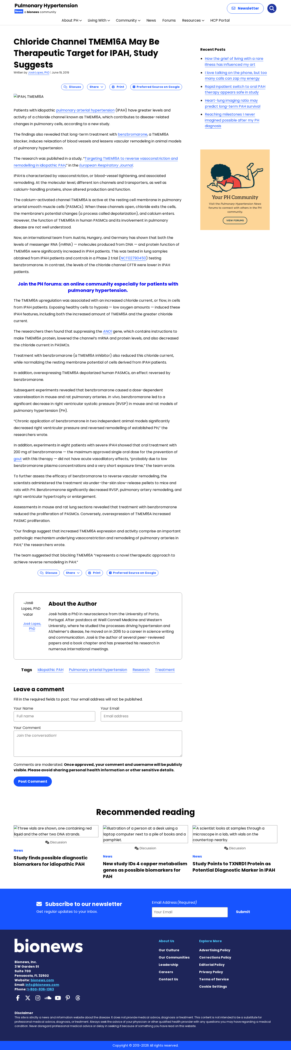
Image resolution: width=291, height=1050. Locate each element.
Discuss (74, 87)
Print (119, 87)
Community (126, 20)
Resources (191, 20)
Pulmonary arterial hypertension (98, 669)
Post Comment (32, 781)
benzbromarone (132, 134)
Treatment (165, 669)
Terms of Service (214, 979)
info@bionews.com (42, 984)
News (151, 20)
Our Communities (174, 957)
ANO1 (107, 331)
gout (18, 458)
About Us (166, 941)
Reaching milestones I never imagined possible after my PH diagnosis (232, 120)
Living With (97, 20)
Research (141, 669)
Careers (166, 972)
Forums (169, 20)
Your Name (23, 708)
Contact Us (168, 979)
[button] (245, 8)
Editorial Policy (212, 964)
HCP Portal (220, 20)
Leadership (168, 964)
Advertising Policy (214, 950)
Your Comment (27, 727)
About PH (70, 20)
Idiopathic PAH (50, 669)
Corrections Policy (215, 957)
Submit (243, 911)
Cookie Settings (213, 986)
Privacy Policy (211, 972)
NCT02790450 (133, 258)
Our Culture (169, 950)
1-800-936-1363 (40, 989)
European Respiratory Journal (106, 165)
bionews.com (42, 980)
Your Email (110, 708)
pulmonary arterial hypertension (85, 110)
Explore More (210, 941)
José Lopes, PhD (38, 72)
